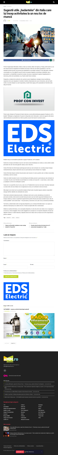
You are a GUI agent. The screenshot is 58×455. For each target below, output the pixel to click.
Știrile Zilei (41, 414)
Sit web (31, 264)
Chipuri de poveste (8, 417)
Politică (23, 415)
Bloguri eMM (7, 415)
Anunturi (5, 414)
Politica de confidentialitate (10, 270)
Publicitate (23, 417)
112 (4, 404)
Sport (39, 408)
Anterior (7, 343)
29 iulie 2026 (13, 311)
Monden (23, 412)
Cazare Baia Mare (39, 445)
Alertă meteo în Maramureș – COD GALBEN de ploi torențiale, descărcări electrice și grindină (23, 397)
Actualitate (9, 6)
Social (27, 20)
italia (13, 217)
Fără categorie (24, 410)
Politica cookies (30, 445)
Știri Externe (41, 410)
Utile (39, 417)
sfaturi (17, 217)
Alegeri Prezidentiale (9, 412)
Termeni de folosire (7, 445)
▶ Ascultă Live (20, 451)
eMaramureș (7, 311)
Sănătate (40, 404)
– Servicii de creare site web (14, 375)
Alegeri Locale (7, 410)
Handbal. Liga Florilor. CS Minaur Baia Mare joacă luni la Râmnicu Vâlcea (19, 394)
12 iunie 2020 (15, 20)
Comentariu (6, 240)
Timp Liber (40, 415)
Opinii (22, 414)
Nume (5, 258)
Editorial (23, 406)
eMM (9, 20)
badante (8, 217)
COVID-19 (6, 419)
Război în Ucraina (25, 419)
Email (5, 264)
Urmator (13, 343)
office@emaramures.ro (9, 366)
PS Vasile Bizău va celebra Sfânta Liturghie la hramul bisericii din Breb (18, 391)
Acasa (5, 6)
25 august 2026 (8, 389)
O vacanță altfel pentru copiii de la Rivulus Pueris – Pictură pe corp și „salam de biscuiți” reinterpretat (24, 384)
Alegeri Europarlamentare (10, 408)
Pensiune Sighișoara (8, 447)
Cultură (22, 404)
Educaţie (23, 408)
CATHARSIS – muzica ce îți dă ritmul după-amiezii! (16, 309)
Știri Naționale (41, 412)
